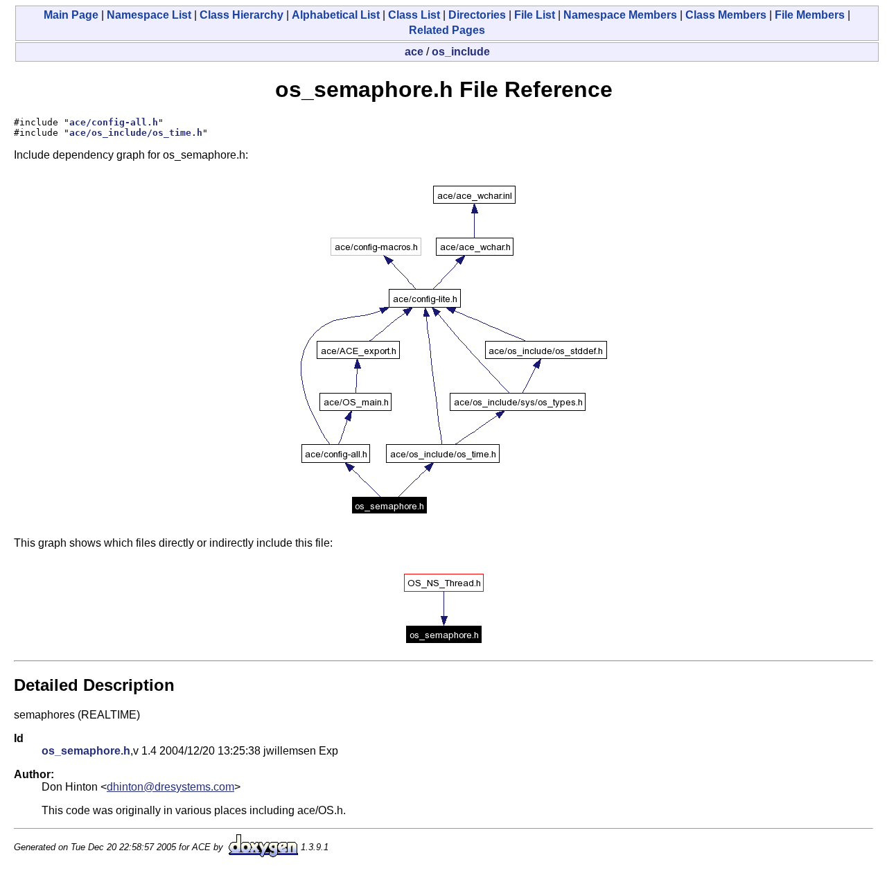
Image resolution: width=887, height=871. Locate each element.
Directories (477, 15)
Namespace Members (620, 15)
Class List (414, 15)
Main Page (71, 15)
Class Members (725, 15)
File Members (810, 15)
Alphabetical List (336, 15)
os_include (461, 52)
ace (414, 52)
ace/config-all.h (113, 122)
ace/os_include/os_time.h (135, 132)
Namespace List (149, 15)
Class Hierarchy (241, 15)
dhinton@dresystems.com (170, 787)
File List (534, 15)
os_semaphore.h (86, 751)
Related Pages (447, 30)
